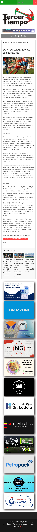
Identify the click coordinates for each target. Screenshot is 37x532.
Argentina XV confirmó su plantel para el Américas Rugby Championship (30, 264)
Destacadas (12, 42)
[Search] (35, 2)
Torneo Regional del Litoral (20, 239)
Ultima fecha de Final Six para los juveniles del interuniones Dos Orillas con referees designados (7, 266)
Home (6, 42)
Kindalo (21, 526)
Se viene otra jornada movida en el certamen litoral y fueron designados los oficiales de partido (18, 267)
